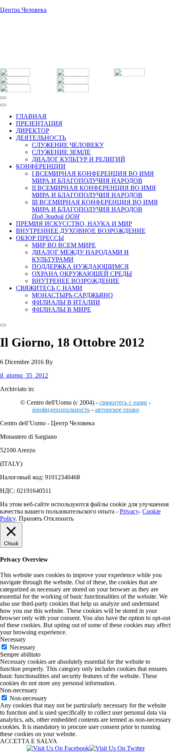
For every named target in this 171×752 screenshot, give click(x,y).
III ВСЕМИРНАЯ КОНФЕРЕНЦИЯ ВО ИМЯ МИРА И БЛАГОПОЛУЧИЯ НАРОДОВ (95, 209)
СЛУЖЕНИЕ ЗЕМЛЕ (61, 152)
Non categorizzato (57, 389)
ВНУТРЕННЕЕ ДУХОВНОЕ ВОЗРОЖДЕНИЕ (81, 230)
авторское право (117, 409)
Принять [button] (30, 518)
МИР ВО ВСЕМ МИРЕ (64, 245)
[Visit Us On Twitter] (117, 748)
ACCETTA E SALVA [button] (28, 741)
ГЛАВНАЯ (31, 116)
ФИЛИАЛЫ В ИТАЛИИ (66, 302)
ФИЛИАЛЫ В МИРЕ (61, 309)
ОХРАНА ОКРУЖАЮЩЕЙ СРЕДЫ (82, 273)
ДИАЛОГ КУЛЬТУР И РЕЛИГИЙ (78, 159)
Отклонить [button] (59, 518)
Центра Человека (23, 9)
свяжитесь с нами (123, 402)
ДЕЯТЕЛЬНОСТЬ (41, 137)
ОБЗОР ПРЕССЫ (40, 238)
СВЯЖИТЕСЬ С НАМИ (49, 288)
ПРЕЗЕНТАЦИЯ (39, 123)
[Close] (3, 325)
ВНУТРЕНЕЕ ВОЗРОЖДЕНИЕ (75, 280)
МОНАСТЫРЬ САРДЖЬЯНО (72, 295)
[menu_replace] (3, 105)
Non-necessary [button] (18, 690)
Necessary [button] (13, 639)
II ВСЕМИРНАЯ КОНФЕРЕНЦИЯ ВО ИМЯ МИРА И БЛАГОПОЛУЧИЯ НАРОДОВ (94, 191)
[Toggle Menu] (3, 98)
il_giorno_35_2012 (24, 375)
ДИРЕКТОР (32, 130)
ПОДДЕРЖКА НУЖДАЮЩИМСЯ (80, 266)
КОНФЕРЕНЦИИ (41, 166)
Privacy (129, 511)
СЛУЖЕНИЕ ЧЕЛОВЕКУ (68, 144)
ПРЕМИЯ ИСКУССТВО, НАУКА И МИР (74, 223)
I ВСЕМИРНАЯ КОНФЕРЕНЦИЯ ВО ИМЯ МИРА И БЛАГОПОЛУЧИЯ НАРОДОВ (93, 177)
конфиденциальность (61, 409)
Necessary (22, 647)
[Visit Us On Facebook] (58, 748)
